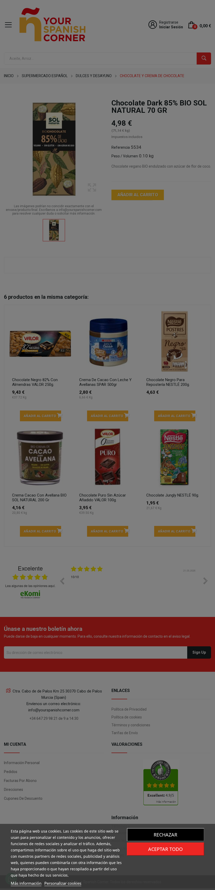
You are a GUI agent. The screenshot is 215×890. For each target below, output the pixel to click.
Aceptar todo (165, 849)
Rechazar (165, 835)
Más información (26, 883)
